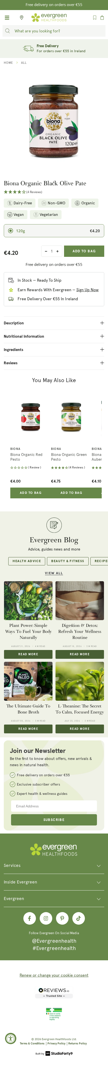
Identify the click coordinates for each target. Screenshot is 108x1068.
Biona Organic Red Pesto (26, 457)
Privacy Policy (56, 1043)
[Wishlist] (94, 17)
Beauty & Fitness (67, 561)
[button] (54, 192)
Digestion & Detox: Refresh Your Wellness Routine (79, 631)
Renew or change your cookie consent (54, 975)
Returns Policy (77, 1043)
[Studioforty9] (54, 1054)
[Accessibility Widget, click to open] (10, 1038)
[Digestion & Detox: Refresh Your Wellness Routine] (80, 600)
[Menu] (7, 17)
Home (8, 63)
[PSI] (54, 1020)
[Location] (20, 17)
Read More (28, 654)
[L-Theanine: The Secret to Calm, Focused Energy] (80, 681)
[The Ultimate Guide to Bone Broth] (28, 681)
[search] (8, 31)
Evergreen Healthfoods (56, 1039)
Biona (15, 449)
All (24, 63)
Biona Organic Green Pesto (69, 457)
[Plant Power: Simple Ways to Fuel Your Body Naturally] (28, 600)
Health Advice (27, 561)
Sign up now (87, 289)
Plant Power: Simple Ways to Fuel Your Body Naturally (28, 631)
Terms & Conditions (32, 1043)
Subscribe (54, 820)
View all (54, 573)
